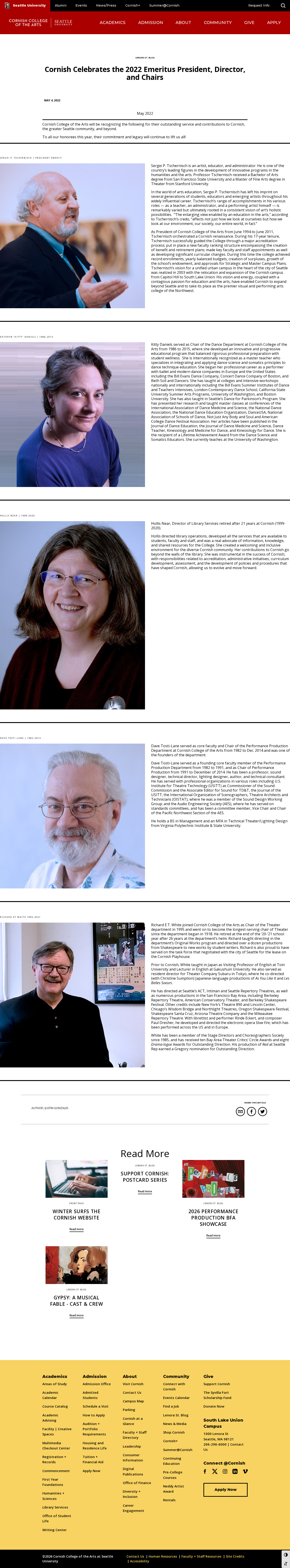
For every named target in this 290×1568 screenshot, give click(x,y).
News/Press (106, 5)
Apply (274, 22)
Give (249, 22)
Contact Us (132, 1392)
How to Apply (94, 1415)
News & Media (174, 1423)
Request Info (259, 5)
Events (81, 5)
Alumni (60, 5)
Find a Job (171, 1406)
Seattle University (29, 5)
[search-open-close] (283, 5)
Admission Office (97, 1384)
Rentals (169, 1500)
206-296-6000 (215, 1444)
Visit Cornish (133, 1384)
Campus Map (133, 1401)
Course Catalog (55, 1406)
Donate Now (213, 1406)
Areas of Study (54, 1384)
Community (218, 22)
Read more (77, 1229)
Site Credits (235, 1556)
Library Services (55, 1507)
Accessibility (139, 1561)
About (183, 22)
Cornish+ (132, 5)
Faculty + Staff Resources (201, 1556)
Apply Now (91, 1470)
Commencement (56, 1470)
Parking (129, 1409)
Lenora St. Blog (175, 1415)
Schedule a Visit (96, 1406)
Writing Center (54, 1529)
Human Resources (163, 1556)
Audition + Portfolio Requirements (94, 1429)
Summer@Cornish (164, 5)
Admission (150, 22)
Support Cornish (216, 1384)
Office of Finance (137, 1482)
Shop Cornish (174, 1432)
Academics (113, 22)
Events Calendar (176, 1397)
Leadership (132, 1446)
